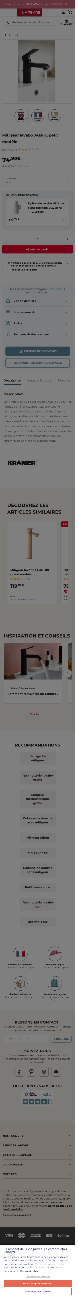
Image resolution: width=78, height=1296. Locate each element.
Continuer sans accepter (38, 1276)
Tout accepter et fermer (38, 1283)
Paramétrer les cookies (38, 1291)
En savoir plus (29, 1271)
